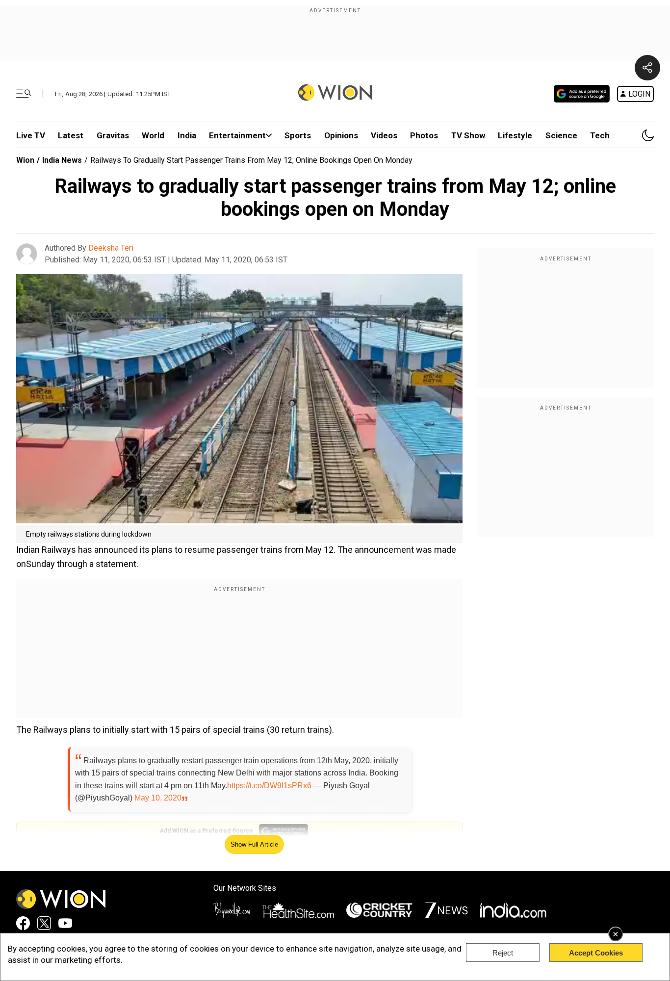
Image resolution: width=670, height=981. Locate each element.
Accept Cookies (596, 953)
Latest (70, 135)
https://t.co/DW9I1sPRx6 (269, 785)
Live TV (30, 135)
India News (62, 160)
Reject (502, 953)
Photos (424, 135)
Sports (297, 135)
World (153, 135)
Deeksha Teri (110, 248)
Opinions (341, 135)
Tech (600, 135)
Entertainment (237, 135)
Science (561, 135)
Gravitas (113, 135)
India (187, 135)
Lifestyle (515, 135)
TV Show (468, 135)
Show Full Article (254, 844)
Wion (25, 160)
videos (384, 135)
